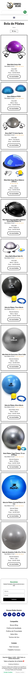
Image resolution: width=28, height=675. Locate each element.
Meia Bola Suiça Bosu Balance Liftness (14, 180)
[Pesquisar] (25, 12)
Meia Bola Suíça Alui (14, 64)
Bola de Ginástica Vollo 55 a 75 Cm (14, 552)
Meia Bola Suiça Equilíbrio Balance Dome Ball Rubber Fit (14, 220)
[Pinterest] (23, 614)
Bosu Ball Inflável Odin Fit (14, 256)
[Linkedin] (14, 614)
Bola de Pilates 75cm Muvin (14, 307)
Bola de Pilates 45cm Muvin (14, 405)
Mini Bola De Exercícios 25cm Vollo (14, 354)
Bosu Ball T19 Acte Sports (14, 133)
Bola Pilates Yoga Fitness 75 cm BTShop (14, 454)
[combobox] (12, 12)
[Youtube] (18, 614)
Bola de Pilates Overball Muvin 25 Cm (14, 503)
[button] (14, 17)
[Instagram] (9, 614)
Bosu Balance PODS (14, 96)
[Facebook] (5, 614)
